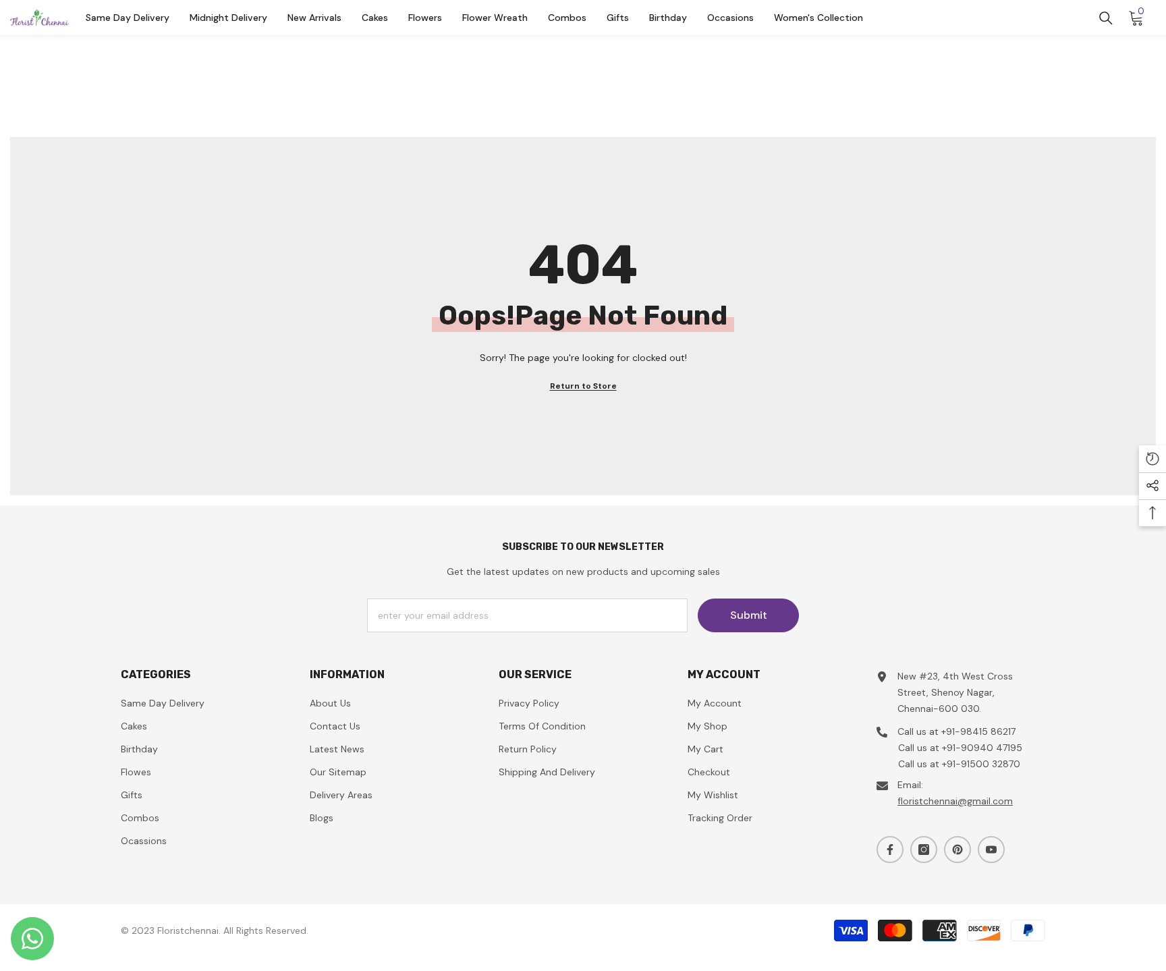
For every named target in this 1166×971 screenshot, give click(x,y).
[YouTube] (991, 849)
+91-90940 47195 (982, 748)
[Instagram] (923, 849)
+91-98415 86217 (978, 731)
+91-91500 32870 (981, 764)
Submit (748, 615)
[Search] (1106, 18)
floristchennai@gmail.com (955, 801)
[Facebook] (890, 849)
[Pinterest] (957, 849)
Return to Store (583, 386)
